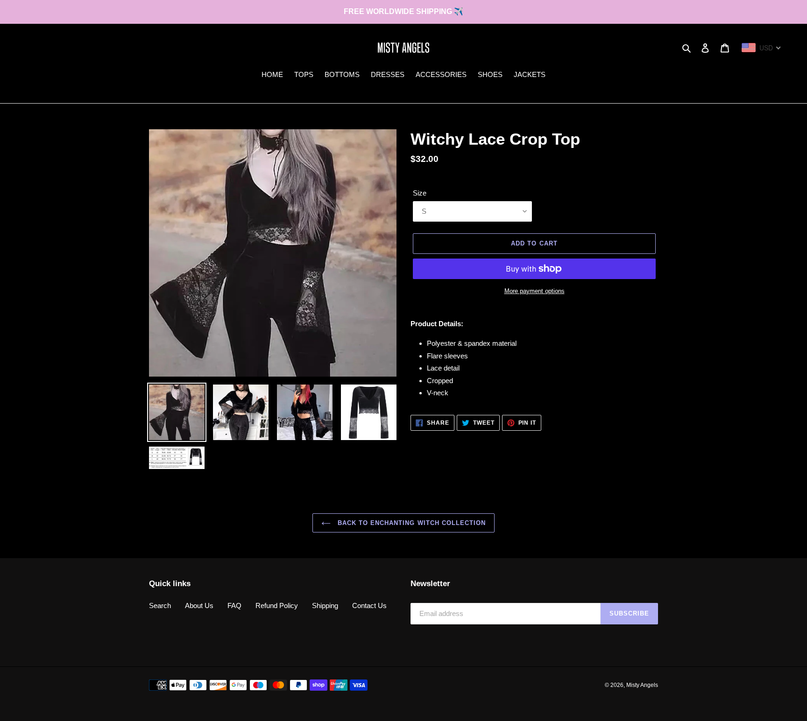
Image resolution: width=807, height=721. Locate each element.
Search (160, 605)
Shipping (325, 605)
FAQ (234, 605)
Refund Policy (276, 605)
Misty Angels (642, 685)
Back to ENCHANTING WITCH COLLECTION (410, 522)
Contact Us (369, 605)
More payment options (534, 290)
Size (419, 193)
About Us (199, 605)
